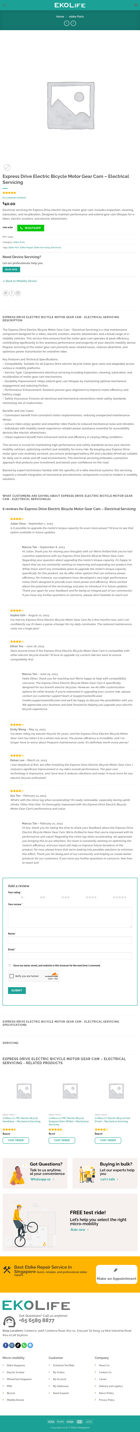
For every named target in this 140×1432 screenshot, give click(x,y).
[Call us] (24, 1345)
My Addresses (61, 1386)
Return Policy (106, 1393)
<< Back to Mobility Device (20, 281)
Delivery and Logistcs (111, 1386)
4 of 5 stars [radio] (78, 897)
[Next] (137, 1110)
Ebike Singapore (16, 1365)
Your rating (15, 892)
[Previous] (2, 1110)
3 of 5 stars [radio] (54, 897)
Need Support (61, 1393)
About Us (104, 1365)
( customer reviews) (14, 197)
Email (12, 949)
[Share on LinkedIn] (18, 293)
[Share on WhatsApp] (6, 293)
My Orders (59, 1372)
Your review (15, 904)
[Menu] (5, 5)
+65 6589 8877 (36, 1320)
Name (12, 933)
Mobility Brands (15, 1399)
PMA (9, 1386)
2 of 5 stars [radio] (32, 897)
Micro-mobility (14, 1358)
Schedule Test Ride (63, 1365)
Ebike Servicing (42, 247)
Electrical (56, 247)
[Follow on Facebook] (6, 1345)
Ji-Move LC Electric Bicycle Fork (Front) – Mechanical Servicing (112, 1120)
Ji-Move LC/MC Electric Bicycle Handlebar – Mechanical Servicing (21, 1120)
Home (60, 16)
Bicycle (11, 1393)
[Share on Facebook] (12, 293)
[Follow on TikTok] (18, 1345)
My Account (59, 1379)
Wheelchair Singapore (19, 1379)
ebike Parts (76, 16)
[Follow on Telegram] (30, 1345)
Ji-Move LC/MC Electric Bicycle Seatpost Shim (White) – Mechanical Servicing (69, 1121)
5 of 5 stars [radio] (105, 897)
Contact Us (105, 1372)
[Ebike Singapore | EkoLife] (70, 5)
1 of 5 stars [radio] (13, 897)
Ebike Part (13, 247)
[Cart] (135, 5)
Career (103, 1379)
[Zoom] (7, 167)
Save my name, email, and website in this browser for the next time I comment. (57, 965)
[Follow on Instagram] (12, 1345)
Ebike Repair (26, 247)
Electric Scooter (15, 1372)
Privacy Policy (107, 1399)
